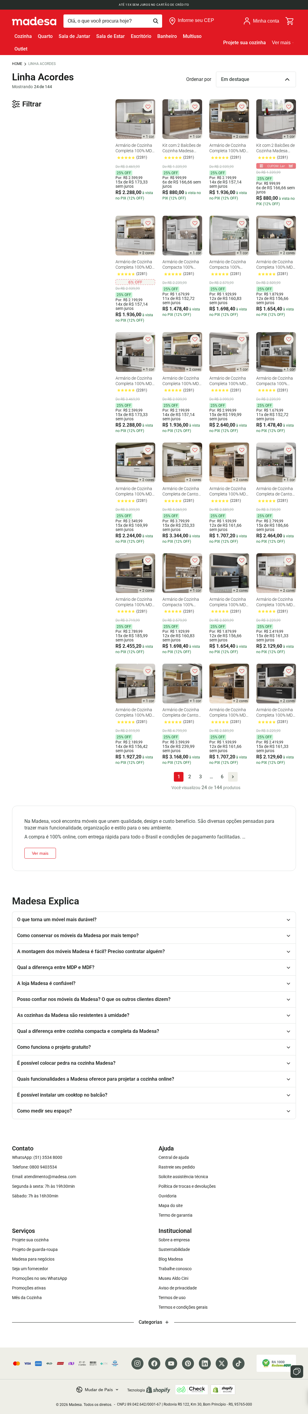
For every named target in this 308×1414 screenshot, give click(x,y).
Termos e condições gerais (183, 1307)
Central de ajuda (174, 1157)
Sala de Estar (110, 36)
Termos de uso (172, 1297)
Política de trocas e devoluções (187, 1186)
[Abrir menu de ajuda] (297, 1371)
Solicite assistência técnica (183, 1176)
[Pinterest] (188, 1363)
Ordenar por (198, 79)
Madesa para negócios (33, 1259)
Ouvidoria (168, 1195)
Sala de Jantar (74, 36)
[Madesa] (34, 21)
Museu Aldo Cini (173, 1278)
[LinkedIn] (205, 1363)
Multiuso (192, 36)
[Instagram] (137, 1363)
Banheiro (167, 36)
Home (17, 64)
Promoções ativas (29, 1288)
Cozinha (23, 36)
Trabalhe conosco (175, 1268)
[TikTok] (239, 1363)
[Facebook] (154, 1363)
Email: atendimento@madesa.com (44, 1176)
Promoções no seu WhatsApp (39, 1278)
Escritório (141, 36)
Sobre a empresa (174, 1239)
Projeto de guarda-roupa (35, 1249)
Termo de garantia (175, 1215)
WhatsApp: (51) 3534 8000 (37, 1157)
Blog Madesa (171, 1259)
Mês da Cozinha (27, 1297)
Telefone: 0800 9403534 (34, 1167)
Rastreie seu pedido (177, 1167)
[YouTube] (171, 1363)
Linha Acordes (42, 64)
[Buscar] (112, 21)
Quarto (45, 36)
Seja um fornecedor (30, 1268)
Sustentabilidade (174, 1249)
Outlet (20, 49)
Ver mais (281, 42)
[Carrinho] (290, 21)
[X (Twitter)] (222, 1363)
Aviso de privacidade (178, 1288)
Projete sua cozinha (244, 42)
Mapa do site (171, 1205)
